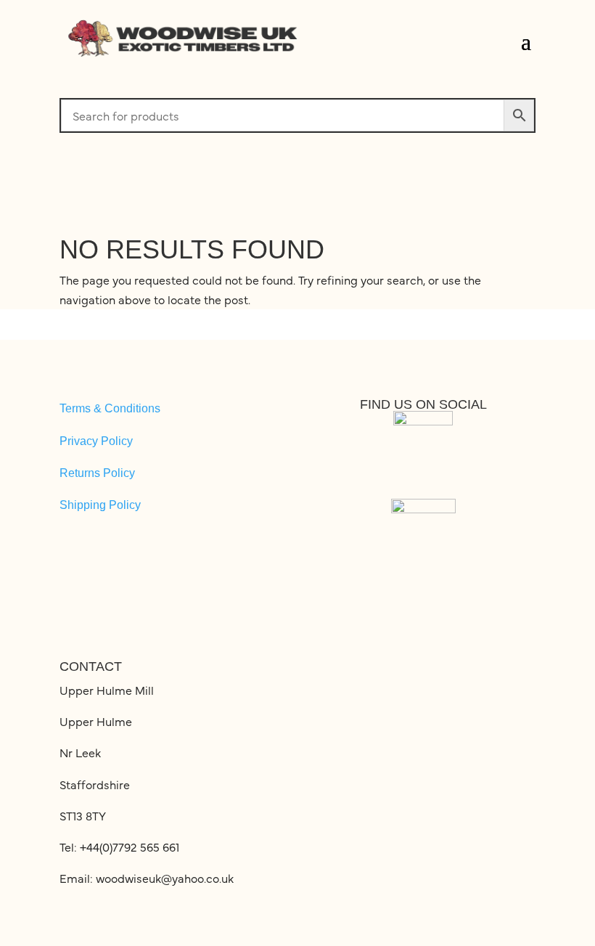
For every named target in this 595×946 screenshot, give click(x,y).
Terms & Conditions (110, 408)
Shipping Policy (100, 505)
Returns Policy (97, 473)
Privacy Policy (96, 441)
